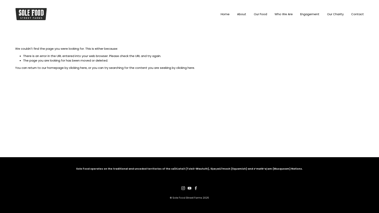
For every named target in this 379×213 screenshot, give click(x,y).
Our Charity (335, 14)
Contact (357, 14)
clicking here (78, 68)
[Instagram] (183, 188)
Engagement (309, 14)
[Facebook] (196, 188)
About (241, 14)
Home (225, 14)
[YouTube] (189, 188)
